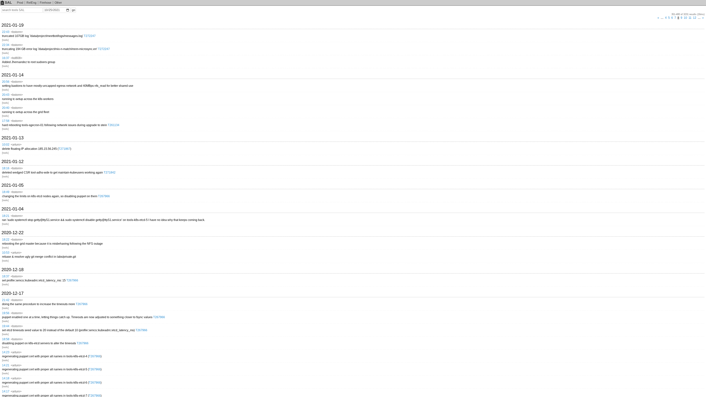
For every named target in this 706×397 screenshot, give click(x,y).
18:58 (5, 339)
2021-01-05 (12, 185)
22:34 (5, 45)
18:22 (5, 239)
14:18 (5, 378)
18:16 (5, 168)
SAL (8, 2)
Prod (20, 2)
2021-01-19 (12, 25)
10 (685, 17)
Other (58, 2)
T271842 (109, 172)
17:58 (5, 120)
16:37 (5, 58)
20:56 (5, 81)
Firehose (45, 2)
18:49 (5, 192)
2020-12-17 (12, 293)
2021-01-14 (12, 75)
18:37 (5, 276)
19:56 (5, 313)
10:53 (5, 252)
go (73, 10)
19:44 (5, 326)
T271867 (64, 148)
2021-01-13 (12, 137)
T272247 (90, 35)
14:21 (5, 365)
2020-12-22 (12, 232)
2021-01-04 (12, 209)
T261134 (113, 125)
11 (690, 17)
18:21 (5, 215)
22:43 (5, 31)
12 (694, 17)
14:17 (5, 391)
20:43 (5, 94)
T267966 (104, 196)
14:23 (5, 352)
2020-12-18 (12, 269)
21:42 (5, 300)
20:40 (5, 107)
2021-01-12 (12, 161)
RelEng (31, 2)
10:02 (5, 144)
